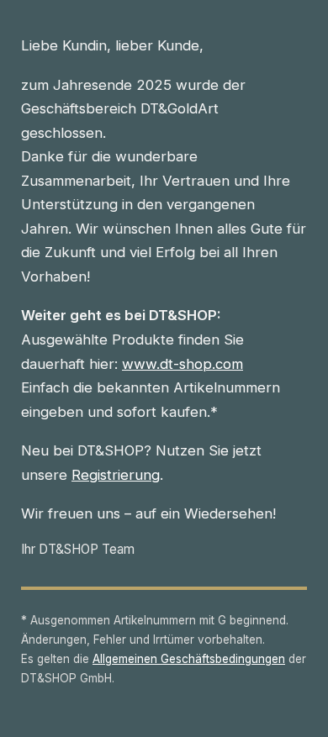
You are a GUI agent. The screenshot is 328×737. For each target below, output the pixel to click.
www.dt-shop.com (182, 363)
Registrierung (115, 474)
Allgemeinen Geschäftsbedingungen (189, 659)
